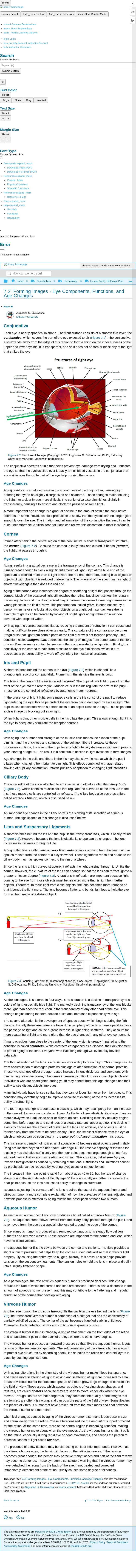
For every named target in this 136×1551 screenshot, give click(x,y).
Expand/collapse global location (130, 280)
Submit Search (10, 70)
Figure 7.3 (47, 875)
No (22, 1517)
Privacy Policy (97, 1542)
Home (20, 281)
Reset (5, 94)
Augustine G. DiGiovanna (39, 1487)
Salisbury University (27, 317)
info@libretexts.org (81, 1545)
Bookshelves (43, 281)
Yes (10, 1517)
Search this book (9, 59)
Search (9, 273)
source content (67, 1487)
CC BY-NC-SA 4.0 (78, 1482)
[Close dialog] (2, 249)
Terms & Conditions (117, 1542)
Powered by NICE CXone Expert (53, 1531)
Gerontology (70, 281)
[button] (12, 213)
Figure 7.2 (98, 337)
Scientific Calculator (18, 188)
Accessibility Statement (17, 1545)
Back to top (10, 1500)
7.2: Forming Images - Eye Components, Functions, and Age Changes (62, 1478)
